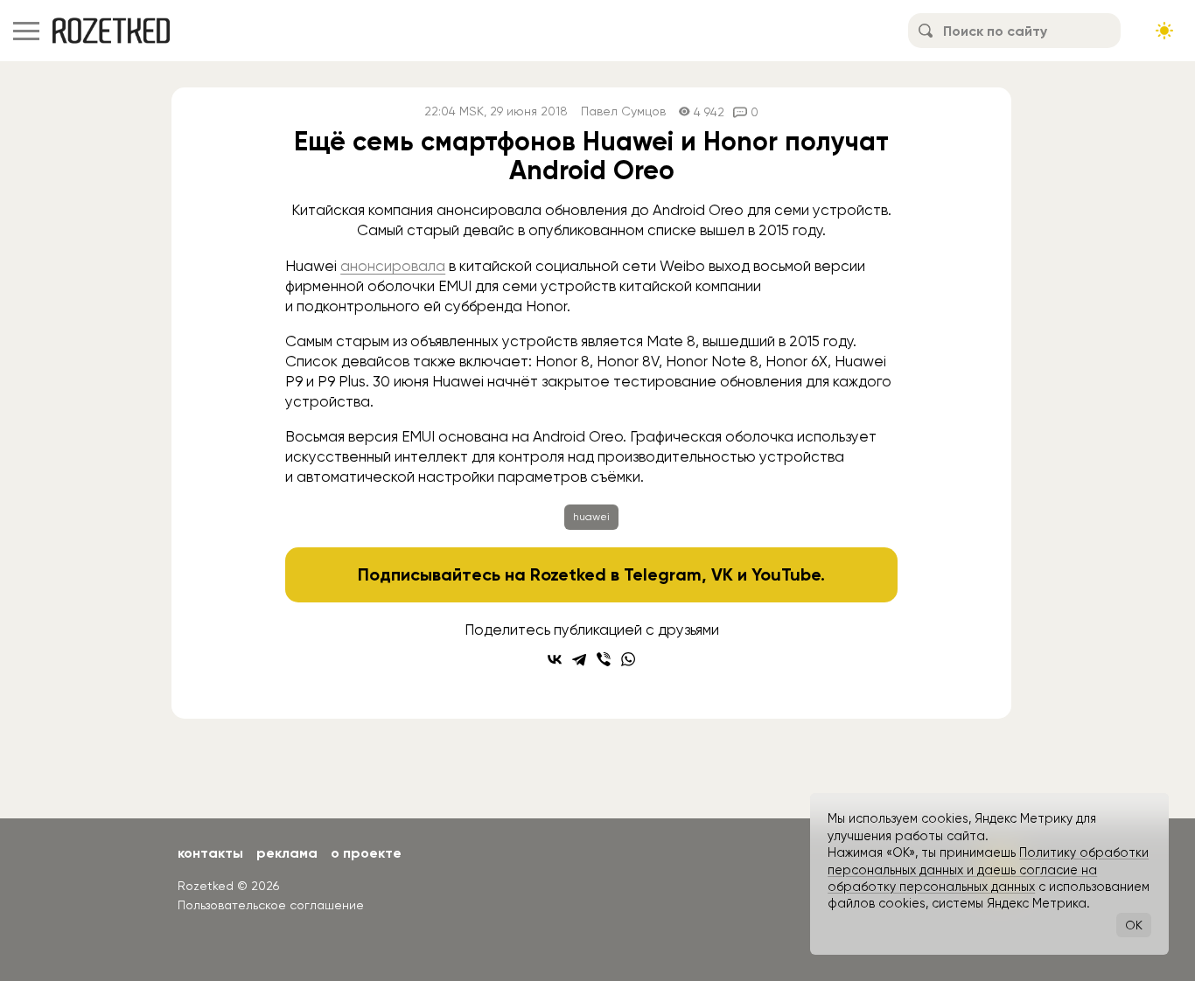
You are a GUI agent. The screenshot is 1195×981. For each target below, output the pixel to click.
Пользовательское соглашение (271, 905)
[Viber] (603, 659)
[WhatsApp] (628, 659)
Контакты (210, 853)
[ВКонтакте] (554, 659)
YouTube (786, 574)
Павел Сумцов (623, 111)
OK (1134, 925)
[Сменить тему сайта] (1164, 30)
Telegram (663, 574)
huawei (591, 517)
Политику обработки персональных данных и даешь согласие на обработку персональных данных (988, 869)
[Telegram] (579, 659)
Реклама (287, 853)
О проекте (366, 853)
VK (722, 574)
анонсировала (392, 266)
